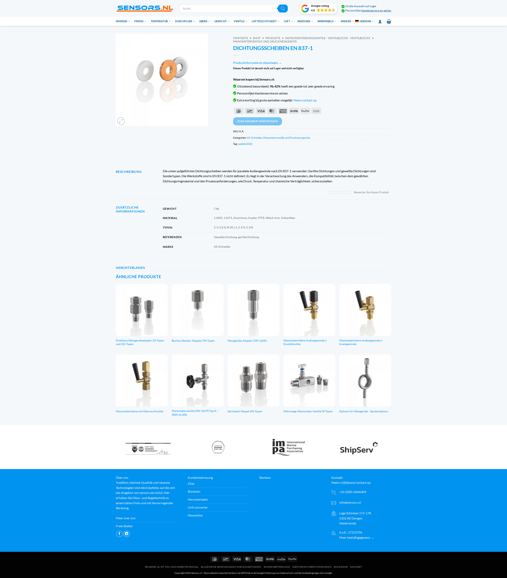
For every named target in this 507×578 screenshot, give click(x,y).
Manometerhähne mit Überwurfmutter (140, 411)
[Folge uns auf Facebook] (119, 534)
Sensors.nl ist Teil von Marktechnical (171, 566)
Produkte (272, 38)
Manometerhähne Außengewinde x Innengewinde (360, 342)
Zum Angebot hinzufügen (257, 121)
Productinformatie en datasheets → (257, 62)
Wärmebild (325, 21)
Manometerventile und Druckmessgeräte (265, 41)
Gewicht (220, 21)
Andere (346, 21)
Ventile (239, 21)
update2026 (245, 143)
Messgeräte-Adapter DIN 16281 (247, 340)
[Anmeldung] (380, 21)
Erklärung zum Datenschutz (278, 573)
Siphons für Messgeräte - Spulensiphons (363, 411)
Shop (256, 38)
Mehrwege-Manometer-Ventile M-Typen (308, 411)
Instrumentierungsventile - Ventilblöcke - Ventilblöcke (327, 38)
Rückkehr (341, 566)
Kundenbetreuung (277, 566)
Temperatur (159, 21)
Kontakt (356, 566)
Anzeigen (303, 21)
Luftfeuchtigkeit (264, 21)
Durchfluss (183, 21)
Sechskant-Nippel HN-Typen (245, 411)
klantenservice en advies (376, 10)
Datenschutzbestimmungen (312, 566)
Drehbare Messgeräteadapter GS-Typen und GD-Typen (140, 342)
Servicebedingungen (308, 573)
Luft (287, 21)
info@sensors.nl (350, 502)
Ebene (203, 21)
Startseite (240, 38)
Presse (139, 21)
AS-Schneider (254, 137)
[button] (318, 8)
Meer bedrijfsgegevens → (356, 537)
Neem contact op (305, 100)
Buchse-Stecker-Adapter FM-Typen (193, 340)
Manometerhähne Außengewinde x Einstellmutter (305, 342)
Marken (121, 21)
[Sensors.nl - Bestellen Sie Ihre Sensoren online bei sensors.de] (144, 8)
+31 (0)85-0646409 (352, 492)
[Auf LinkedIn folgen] (126, 534)
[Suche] (283, 9)
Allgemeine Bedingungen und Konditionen (231, 566)
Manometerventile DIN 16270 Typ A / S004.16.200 (195, 412)
